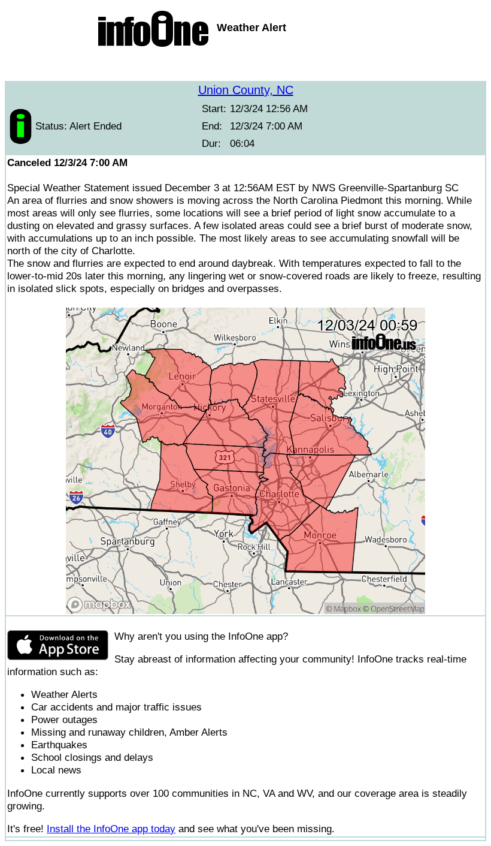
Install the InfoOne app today (111, 829)
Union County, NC (245, 90)
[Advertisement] (245, 66)
